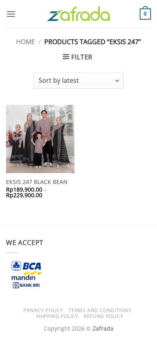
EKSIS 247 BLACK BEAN (37, 182)
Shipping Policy (57, 316)
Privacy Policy (43, 310)
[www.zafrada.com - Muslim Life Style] (78, 14)
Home (25, 41)
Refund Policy (103, 316)
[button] (11, 14)
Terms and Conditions (99, 310)
